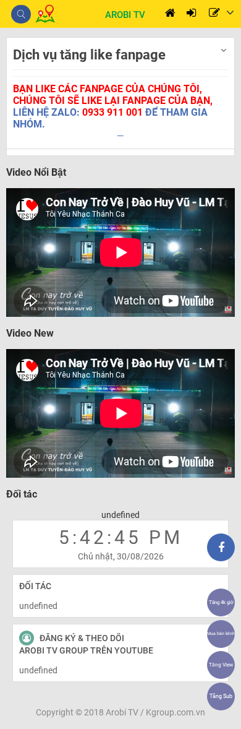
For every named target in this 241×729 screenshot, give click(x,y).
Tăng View (221, 665)
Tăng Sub (220, 696)
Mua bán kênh (221, 633)
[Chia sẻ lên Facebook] (221, 547)
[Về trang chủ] (170, 14)
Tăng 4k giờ (221, 602)
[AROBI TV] (34, 20)
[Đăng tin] (214, 14)
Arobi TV (122, 712)
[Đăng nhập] (191, 14)
